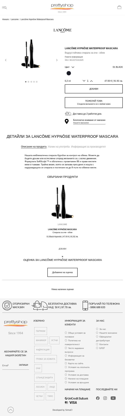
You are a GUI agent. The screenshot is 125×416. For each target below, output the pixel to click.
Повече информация (74, 57)
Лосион (40, 387)
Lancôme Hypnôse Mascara (62, 229)
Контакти (103, 344)
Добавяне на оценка (62, 272)
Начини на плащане (78, 378)
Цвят (67, 67)
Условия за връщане (78, 382)
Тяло (50, 396)
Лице (52, 387)
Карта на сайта (75, 363)
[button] (25, 81)
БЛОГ (102, 348)
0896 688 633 (97, 307)
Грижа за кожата (45, 359)
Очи (38, 368)
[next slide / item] (56, 59)
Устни (54, 340)
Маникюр (41, 340)
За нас (102, 329)
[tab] (33, 147)
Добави (93, 89)
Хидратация (42, 350)
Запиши (23, 365)
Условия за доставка (78, 375)
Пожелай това (93, 102)
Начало (5, 19)
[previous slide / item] (6, 59)
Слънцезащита (44, 377)
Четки (39, 396)
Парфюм (40, 331)
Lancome (15, 19)
